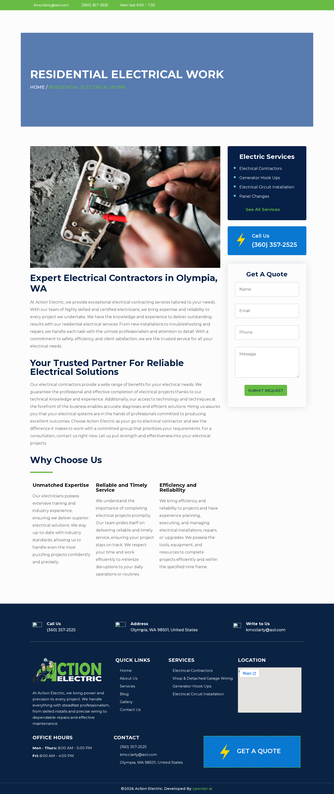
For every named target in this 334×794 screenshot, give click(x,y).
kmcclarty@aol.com (266, 630)
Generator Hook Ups (259, 177)
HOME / (39, 87)
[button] (267, 209)
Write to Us (258, 623)
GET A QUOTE (259, 751)
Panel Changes (254, 196)
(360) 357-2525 (274, 244)
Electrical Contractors (260, 168)
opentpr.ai (202, 788)
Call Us (260, 236)
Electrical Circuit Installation (266, 187)
